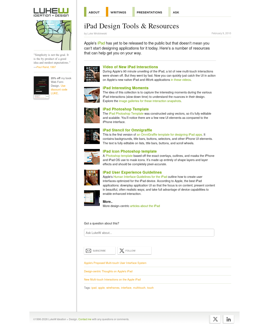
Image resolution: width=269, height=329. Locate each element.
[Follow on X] (214, 319)
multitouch (139, 288)
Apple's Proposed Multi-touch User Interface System (115, 263)
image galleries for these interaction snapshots (150, 100)
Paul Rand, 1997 (46, 67)
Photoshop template (119, 155)
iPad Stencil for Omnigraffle (127, 129)
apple (101, 288)
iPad (101, 43)
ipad (93, 288)
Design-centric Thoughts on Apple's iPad (108, 271)
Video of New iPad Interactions (130, 66)
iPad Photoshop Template (126, 108)
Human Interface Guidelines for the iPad (140, 176)
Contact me (84, 319)
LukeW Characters (52, 35)
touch (150, 288)
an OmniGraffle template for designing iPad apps (169, 134)
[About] (95, 12)
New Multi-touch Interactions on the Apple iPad (112, 279)
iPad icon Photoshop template (130, 151)
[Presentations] (150, 12)
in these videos (181, 79)
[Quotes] (119, 12)
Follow (130, 250)
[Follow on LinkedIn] (228, 319)
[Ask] (176, 12)
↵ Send (208, 233)
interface (126, 288)
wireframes (112, 288)
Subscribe (99, 250)
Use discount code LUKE (59, 89)
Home (51, 12)
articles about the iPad (145, 205)
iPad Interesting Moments (126, 87)
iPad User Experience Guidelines (132, 172)
